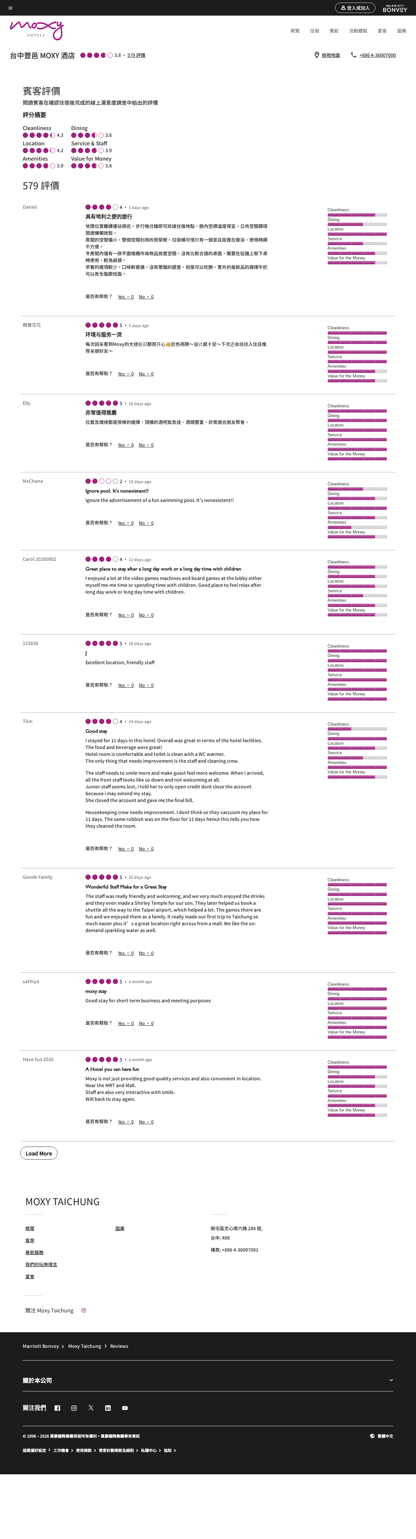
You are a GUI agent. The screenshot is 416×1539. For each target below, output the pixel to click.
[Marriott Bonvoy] (391, 8)
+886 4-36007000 (377, 55)
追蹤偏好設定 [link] (34, 1450)
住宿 (314, 30)
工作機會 (61, 1450)
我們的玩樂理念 (41, 1264)
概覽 (295, 30)
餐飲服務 (34, 1252)
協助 (168, 1450)
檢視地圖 (331, 55)
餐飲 (334, 30)
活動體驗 (358, 30)
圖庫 (401, 30)
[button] (355, 8)
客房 (29, 1240)
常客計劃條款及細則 (116, 1450)
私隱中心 (149, 1450)
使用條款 (84, 1450)
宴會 (382, 30)
